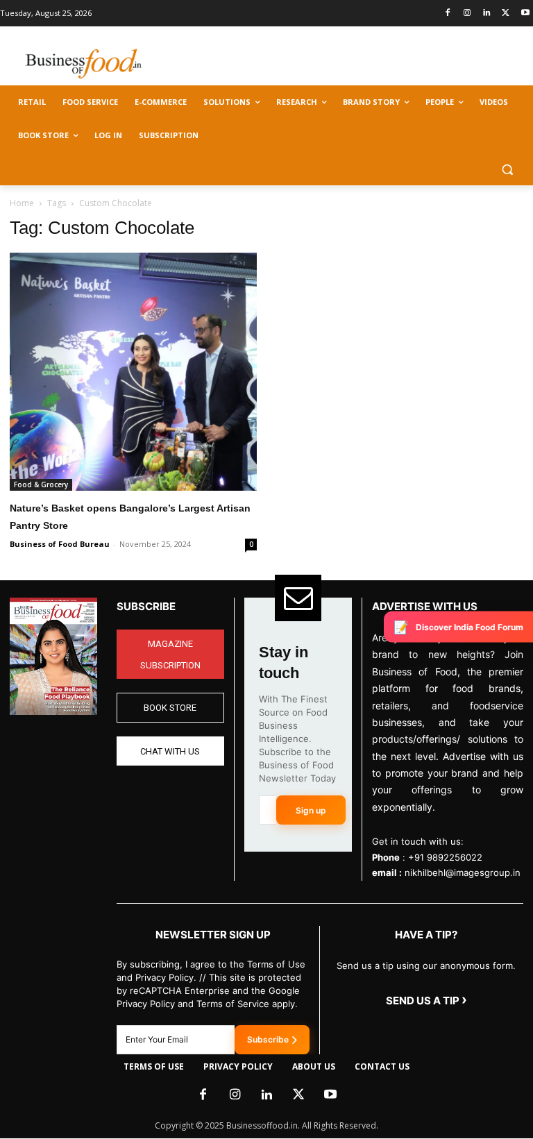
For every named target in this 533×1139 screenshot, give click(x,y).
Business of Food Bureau (60, 544)
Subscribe (268, 1039)
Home (22, 203)
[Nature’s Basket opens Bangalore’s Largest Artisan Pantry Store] (133, 372)
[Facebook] (448, 14)
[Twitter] (506, 14)
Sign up (311, 810)
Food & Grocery (41, 484)
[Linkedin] (487, 14)
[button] (507, 169)
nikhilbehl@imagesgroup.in (463, 872)
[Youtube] (525, 14)
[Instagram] (467, 14)
